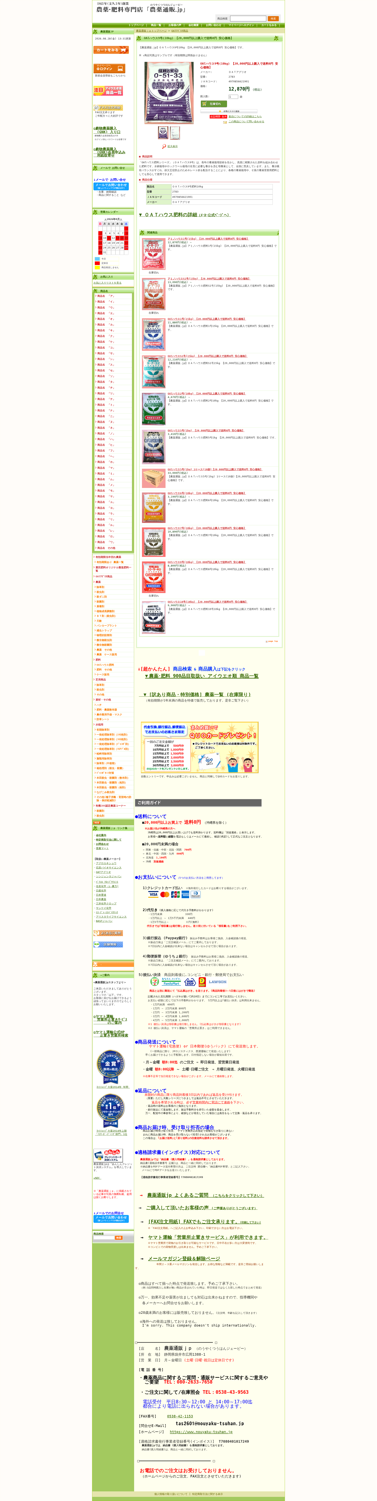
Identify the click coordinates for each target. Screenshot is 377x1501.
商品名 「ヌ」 (106, 421)
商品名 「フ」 (106, 450)
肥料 (98, 659)
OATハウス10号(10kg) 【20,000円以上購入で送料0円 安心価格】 (208, 601)
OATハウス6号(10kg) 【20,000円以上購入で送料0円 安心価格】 (207, 493)
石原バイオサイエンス (109, 867)
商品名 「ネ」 (106, 427)
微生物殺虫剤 (104, 640)
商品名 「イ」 (106, 301)
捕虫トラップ (104, 630)
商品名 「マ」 (106, 467)
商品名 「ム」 (106, 479)
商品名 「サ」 (106, 353)
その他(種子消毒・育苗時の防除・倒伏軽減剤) (114, 799)
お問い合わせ (213, 25)
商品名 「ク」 (106, 336)
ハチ (99, 704)
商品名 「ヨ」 (106, 507)
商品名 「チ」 (106, 387)
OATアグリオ (103, 872)
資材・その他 (103, 699)
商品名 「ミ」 (106, 473)
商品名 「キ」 (106, 330)
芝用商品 (101, 679)
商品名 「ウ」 (106, 307)
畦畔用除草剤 (104, 753)
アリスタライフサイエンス (111, 916)
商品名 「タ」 (106, 381)
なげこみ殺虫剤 (105, 792)
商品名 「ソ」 (106, 376)
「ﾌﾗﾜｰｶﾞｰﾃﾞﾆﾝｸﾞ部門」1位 (111, 1134)
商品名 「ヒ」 (106, 444)
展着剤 (100, 606)
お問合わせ (102, 844)
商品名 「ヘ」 (106, 456)
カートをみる (269, 25)
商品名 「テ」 (106, 399)
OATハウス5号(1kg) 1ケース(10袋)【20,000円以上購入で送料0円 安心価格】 (215, 469)
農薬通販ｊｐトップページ (151, 30)
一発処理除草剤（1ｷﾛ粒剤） (113, 734)
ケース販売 (103, 674)
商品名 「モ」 (106, 490)
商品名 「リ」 (106, 519)
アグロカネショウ (106, 863)
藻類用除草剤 (104, 758)
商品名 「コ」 (106, 347)
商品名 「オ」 (106, 318)
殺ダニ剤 (102, 596)
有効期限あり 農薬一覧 (110, 562)
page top (273, 641)
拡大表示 (172, 146)
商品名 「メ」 (106, 484)
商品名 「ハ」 (106, 439)
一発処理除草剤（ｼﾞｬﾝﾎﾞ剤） (113, 744)
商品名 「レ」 (106, 530)
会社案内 (101, 835)
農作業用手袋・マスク (109, 714)
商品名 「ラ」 (106, 513)
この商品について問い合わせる (246, 121)
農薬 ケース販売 (107, 654)
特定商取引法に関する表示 (207, 1494)
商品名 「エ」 (106, 313)
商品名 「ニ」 (106, 416)
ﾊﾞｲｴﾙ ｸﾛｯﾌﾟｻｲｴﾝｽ (107, 881)
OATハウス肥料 (105, 664)
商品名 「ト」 (106, 404)
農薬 (98, 581)
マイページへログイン (241, 25)
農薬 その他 (104, 649)
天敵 (99, 620)
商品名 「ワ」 (106, 542)
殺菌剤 (100, 601)
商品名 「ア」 (106, 295)
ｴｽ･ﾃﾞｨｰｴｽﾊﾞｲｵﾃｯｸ (107, 912)
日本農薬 (101, 899)
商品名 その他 (106, 547)
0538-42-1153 (180, 1416)
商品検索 (222, 18)
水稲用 (99, 724)
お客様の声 (174, 25)
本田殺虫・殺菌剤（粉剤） (112, 787)
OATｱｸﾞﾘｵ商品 (104, 576)
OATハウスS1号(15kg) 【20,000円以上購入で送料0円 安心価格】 (208, 356)
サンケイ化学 (103, 908)
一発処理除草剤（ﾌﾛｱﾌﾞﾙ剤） (113, 748)
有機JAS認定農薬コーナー (111, 805)
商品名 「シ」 (106, 359)
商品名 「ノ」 (106, 433)
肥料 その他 (104, 669)
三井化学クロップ (106, 903)
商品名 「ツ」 (106, 393)
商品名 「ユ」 (106, 502)
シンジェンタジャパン (109, 876)
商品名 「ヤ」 (106, 496)
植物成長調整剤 (105, 611)
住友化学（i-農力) (107, 886)
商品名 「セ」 (106, 370)
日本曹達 (101, 894)
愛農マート (102, 848)
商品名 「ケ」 (106, 341)
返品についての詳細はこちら (245, 116)
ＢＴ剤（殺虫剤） (107, 615)
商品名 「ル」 (106, 525)
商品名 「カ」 (106, 324)
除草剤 (100, 587)
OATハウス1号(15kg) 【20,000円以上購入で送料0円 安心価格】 (207, 318)
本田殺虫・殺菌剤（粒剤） (112, 782)
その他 (100, 694)
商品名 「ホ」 (106, 461)
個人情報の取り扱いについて (171, 1494)
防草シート (103, 719)
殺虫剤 (100, 591)
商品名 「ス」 (106, 364)
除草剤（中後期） (107, 763)
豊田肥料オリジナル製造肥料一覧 (113, 569)
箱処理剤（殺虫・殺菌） (111, 768)
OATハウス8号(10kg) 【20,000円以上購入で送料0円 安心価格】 (207, 562)
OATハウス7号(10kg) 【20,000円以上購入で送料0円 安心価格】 (207, 528)
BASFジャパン (104, 921)
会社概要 (193, 25)
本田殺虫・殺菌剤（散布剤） (113, 777)
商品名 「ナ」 (106, 410)
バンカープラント (107, 625)
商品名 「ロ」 (106, 536)
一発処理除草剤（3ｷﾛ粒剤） (113, 739)
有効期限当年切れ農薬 (108, 557)
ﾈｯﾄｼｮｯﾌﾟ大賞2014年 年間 (113, 1087)
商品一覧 (156, 25)
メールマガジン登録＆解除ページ (184, 1258)
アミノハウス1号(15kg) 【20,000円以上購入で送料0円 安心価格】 (208, 238)
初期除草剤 (103, 729)
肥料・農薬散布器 (107, 709)
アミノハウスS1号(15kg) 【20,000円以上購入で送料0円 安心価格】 (209, 278)
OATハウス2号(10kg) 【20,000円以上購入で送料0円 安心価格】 (207, 393)
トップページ (136, 25)
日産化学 (101, 890)
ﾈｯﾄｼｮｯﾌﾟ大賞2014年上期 (112, 1130)
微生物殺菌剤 (104, 644)
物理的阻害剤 (104, 635)
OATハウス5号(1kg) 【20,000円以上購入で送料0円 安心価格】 (206, 430)
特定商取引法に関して (109, 839)
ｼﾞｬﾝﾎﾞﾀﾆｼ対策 (105, 772)
